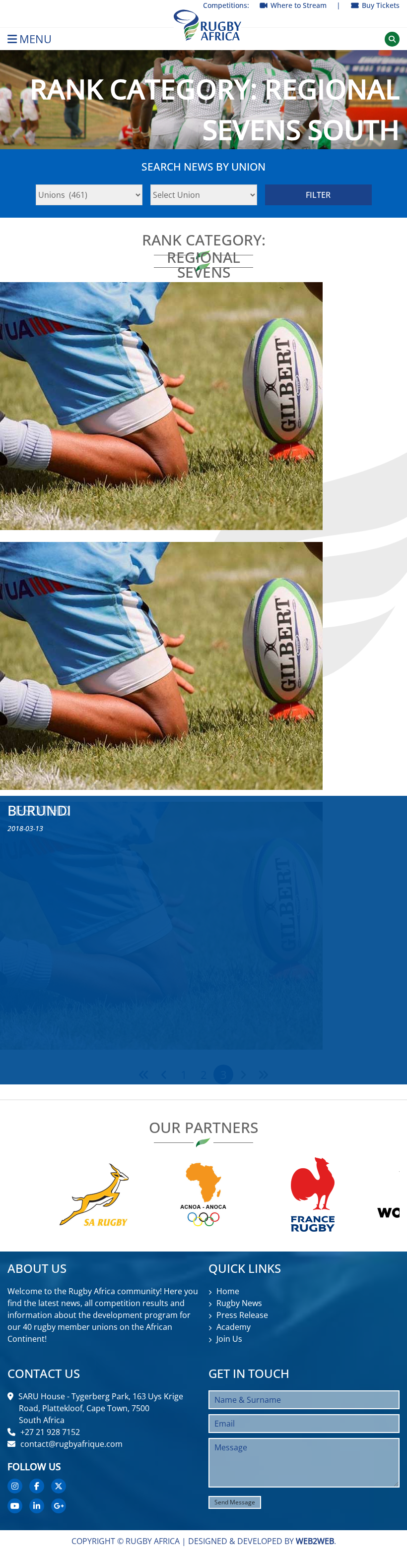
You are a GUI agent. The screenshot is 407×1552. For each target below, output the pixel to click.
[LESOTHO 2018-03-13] (203, 666)
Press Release (242, 1315)
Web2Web (315, 1541)
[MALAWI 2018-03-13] (203, 406)
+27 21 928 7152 (50, 1432)
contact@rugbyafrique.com (71, 1443)
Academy (233, 1326)
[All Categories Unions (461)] (89, 194)
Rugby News (239, 1303)
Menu (35, 39)
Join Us (229, 1338)
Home (227, 1291)
